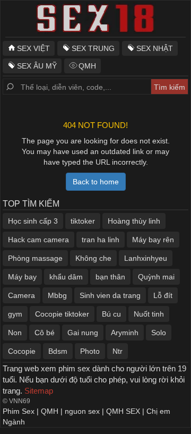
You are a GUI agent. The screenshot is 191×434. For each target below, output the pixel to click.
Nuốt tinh (149, 314)
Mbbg (57, 295)
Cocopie (22, 351)
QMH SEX (123, 411)
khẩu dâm (66, 277)
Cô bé (44, 332)
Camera (21, 295)
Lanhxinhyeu (145, 258)
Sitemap (38, 390)
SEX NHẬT (154, 48)
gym (15, 314)
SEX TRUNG (93, 48)
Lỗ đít (162, 295)
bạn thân (110, 277)
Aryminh (124, 332)
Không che (93, 258)
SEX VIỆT (33, 48)
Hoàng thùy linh (134, 221)
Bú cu (111, 314)
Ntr (117, 351)
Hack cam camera (38, 239)
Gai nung (82, 332)
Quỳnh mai (156, 277)
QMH (87, 66)
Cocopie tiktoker (62, 314)
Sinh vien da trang (110, 295)
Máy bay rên (153, 239)
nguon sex (82, 411)
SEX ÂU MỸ (37, 66)
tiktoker (83, 221)
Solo (158, 332)
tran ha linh (100, 239)
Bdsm (57, 351)
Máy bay (22, 277)
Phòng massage (35, 258)
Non (15, 332)
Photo (90, 351)
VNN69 (19, 401)
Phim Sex (18, 411)
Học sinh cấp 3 (33, 221)
